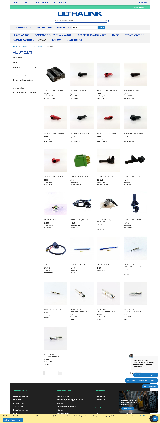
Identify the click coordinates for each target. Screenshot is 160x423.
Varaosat (60, 403)
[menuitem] (21, 35)
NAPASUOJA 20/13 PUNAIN (106, 134)
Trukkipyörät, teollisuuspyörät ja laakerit (70, 400)
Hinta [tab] (15, 63)
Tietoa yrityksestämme (20, 410)
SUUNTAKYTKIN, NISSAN (132, 220)
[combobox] (81, 20)
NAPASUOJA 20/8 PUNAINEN (54, 134)
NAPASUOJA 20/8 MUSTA (132, 91)
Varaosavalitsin (23, 27)
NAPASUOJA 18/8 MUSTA (79, 91)
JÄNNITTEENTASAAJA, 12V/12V (55, 91)
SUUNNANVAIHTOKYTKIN (106, 177)
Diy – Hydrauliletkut (44, 27)
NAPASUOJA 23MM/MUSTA (133, 134)
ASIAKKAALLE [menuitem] (41, 2)
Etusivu (15, 47)
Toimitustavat (17, 400)
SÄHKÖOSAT (37, 47)
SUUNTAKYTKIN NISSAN (132, 177)
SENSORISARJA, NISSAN (79, 220)
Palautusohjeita (18, 406)
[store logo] (80, 14)
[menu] (38, 2)
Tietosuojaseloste (18, 403)
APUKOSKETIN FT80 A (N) (53, 310)
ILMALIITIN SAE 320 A (104, 265)
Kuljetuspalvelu (100, 400)
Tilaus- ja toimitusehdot (20, 396)
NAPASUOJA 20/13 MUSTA (79, 134)
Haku (102, 27)
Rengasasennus (100, 396)
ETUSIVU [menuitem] (16, 2)
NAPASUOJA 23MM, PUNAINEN (55, 177)
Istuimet (60, 410)
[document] (80, 418)
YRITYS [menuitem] (26, 2)
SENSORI (47, 265)
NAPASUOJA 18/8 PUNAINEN (107, 91)
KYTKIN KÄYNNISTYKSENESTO (55, 220)
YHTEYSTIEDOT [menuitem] (58, 2)
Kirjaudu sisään (143, 2)
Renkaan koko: (64, 27)
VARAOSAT (25, 47)
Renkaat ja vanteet (63, 396)
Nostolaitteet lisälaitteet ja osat (67, 406)
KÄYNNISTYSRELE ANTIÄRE (80, 177)
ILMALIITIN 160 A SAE (78, 265)
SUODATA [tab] (16, 67)
